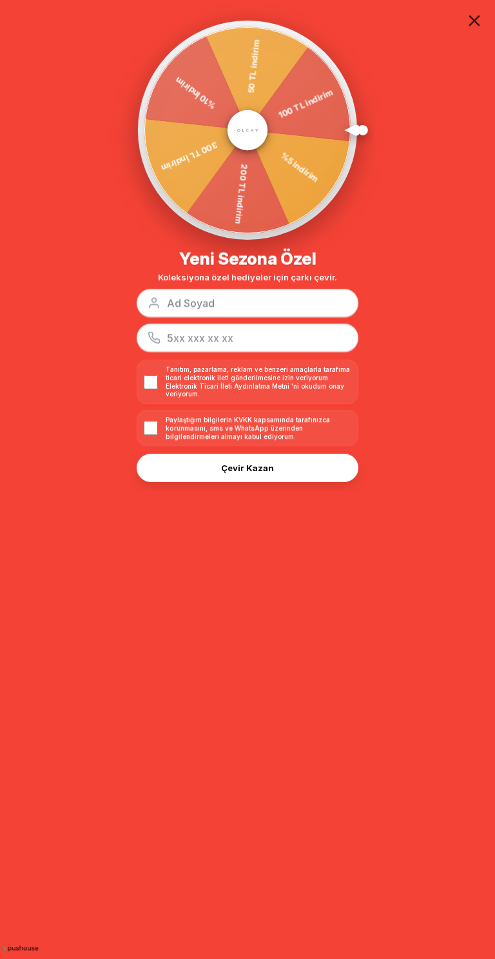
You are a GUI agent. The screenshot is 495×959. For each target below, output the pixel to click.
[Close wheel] (474, 20)
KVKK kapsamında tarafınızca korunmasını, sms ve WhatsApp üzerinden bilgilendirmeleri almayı (248, 428)
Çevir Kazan (247, 468)
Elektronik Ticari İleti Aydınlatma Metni (227, 386)
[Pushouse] (19, 948)
